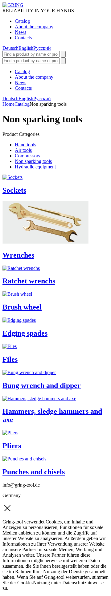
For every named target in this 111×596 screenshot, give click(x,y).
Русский (42, 48)
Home (8, 104)
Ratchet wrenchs (28, 281)
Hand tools (25, 144)
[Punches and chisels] (24, 458)
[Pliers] (10, 432)
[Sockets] (12, 177)
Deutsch (10, 48)
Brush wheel (22, 307)
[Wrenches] (45, 242)
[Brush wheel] (17, 294)
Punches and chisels (33, 472)
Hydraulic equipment (35, 166)
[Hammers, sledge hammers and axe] (39, 398)
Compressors (27, 155)
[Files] (9, 346)
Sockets (14, 190)
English (25, 48)
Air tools (23, 150)
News (20, 32)
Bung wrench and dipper (41, 385)
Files (10, 359)
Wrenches (18, 255)
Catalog (22, 21)
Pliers (11, 446)
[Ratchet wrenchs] (21, 268)
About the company (34, 26)
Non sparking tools (33, 161)
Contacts (23, 37)
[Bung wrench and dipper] (29, 372)
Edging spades (24, 333)
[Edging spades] (19, 320)
